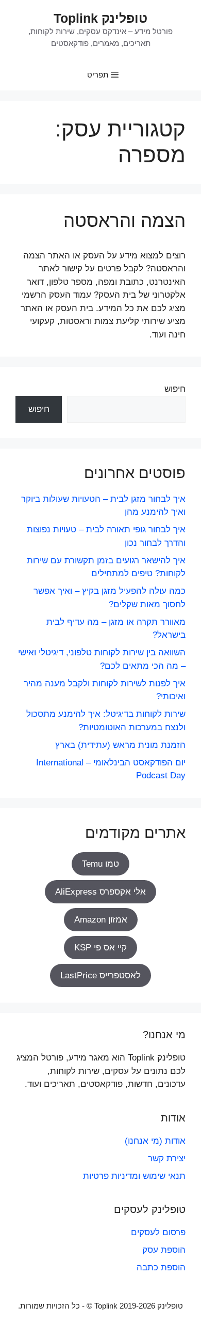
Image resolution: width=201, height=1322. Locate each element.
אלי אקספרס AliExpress (100, 892)
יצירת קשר (167, 1158)
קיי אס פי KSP (100, 947)
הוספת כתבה (161, 1267)
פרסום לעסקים (158, 1232)
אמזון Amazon (100, 920)
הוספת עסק (164, 1250)
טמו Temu (100, 864)
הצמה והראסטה (124, 220)
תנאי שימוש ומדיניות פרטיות (134, 1176)
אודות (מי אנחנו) (155, 1141)
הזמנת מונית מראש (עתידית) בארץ (120, 745)
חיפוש (175, 389)
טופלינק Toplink (100, 18)
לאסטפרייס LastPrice (100, 975)
